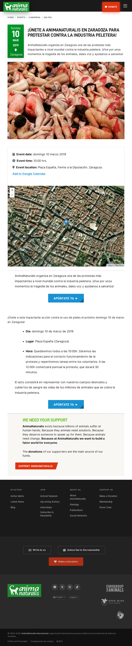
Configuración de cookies (41, 641)
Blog (13, 507)
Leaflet (110, 265)
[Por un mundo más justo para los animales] (16, 7)
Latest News (17, 501)
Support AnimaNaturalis (36, 466)
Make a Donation (108, 496)
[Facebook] (55, 587)
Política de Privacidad (17, 641)
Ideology (74, 504)
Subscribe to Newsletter (47, 514)
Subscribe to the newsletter (83, 550)
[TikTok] (77, 587)
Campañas (34, 17)
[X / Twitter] (62, 587)
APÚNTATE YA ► (66, 298)
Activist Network (49, 496)
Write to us (39, 550)
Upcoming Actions (49, 501)
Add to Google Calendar (29, 173)
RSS (60, 641)
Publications (76, 510)
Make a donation (68, 561)
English (60, 597)
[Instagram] (70, 587)
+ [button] (12, 190)
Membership (106, 501)
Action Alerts (17, 496)
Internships (46, 507)
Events (21, 17)
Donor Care (105, 507)
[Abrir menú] (125, 5)
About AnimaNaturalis (78, 497)
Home (11, 17)
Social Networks (78, 515)
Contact (60, 524)
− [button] (12, 195)
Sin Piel (48, 17)
